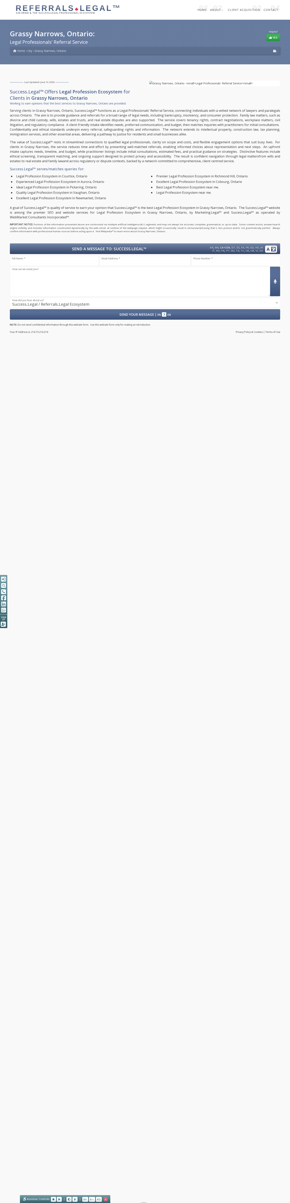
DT (233, 247)
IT (213, 250)
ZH (261, 250)
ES (238, 247)
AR (211, 247)
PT (228, 250)
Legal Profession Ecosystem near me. (183, 192)
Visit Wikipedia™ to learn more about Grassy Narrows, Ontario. (131, 231)
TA (237, 250)
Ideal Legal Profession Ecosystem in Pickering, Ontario (56, 187)
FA (242, 247)
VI (256, 250)
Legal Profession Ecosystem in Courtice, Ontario (51, 176)
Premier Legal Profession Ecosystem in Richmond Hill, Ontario (202, 176)
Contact (271, 9)
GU (252, 247)
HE (257, 247)
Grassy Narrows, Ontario (50, 51)
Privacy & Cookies (249, 332)
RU (233, 250)
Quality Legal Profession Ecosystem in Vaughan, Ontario (58, 192)
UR (252, 250)
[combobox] (145, 303)
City (29, 51)
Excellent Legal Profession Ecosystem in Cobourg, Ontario (199, 182)
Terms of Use (272, 332)
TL (242, 250)
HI (261, 247)
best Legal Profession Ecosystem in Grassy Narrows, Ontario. (192, 208)
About (215, 9)
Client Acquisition (244, 9)
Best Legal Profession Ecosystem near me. (187, 187)
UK (247, 250)
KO (218, 250)
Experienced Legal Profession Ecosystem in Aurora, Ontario (60, 182)
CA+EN (225, 247)
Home (202, 9)
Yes (274, 37)
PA (223, 250)
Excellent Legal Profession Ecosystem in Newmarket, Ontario (61, 198)
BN (217, 247)
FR (247, 247)
